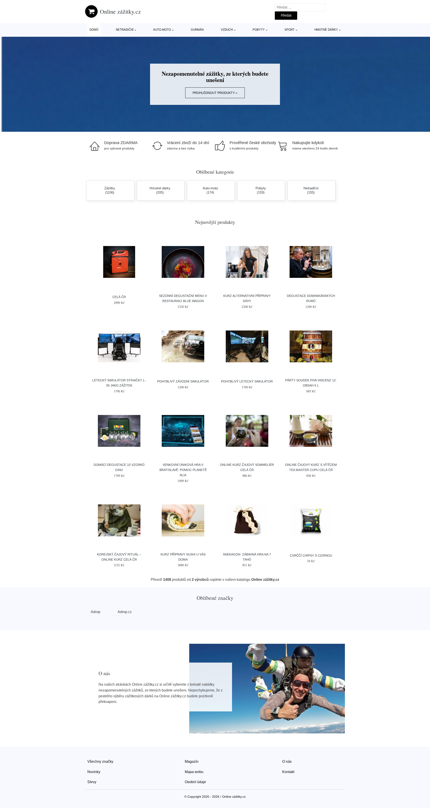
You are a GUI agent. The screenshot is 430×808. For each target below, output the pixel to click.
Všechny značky (100, 761)
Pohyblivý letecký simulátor (247, 381)
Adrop (92, 612)
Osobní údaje (195, 782)
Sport (289, 29)
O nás (287, 761)
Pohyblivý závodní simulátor (183, 381)
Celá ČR (119, 297)
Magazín (191, 761)
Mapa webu (194, 772)
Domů (94, 29)
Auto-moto (162, 29)
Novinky (93, 772)
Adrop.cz (119, 612)
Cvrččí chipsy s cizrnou (311, 555)
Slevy (91, 782)
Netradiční (124, 29)
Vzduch (227, 29)
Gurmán (197, 29)
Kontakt (288, 772)
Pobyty (259, 29)
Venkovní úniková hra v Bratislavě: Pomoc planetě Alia (183, 470)
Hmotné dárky (326, 29)
